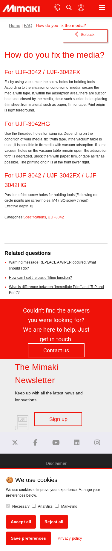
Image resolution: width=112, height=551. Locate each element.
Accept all (21, 521)
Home (14, 25)
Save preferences (28, 538)
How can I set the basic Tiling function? (40, 278)
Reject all (54, 521)
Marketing (68, 506)
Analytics (45, 506)
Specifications (34, 217)
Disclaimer (56, 463)
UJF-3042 (56, 217)
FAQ (28, 25)
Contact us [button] (56, 350)
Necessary (20, 506)
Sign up (58, 419)
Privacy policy (70, 538)
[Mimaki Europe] (15, 442)
